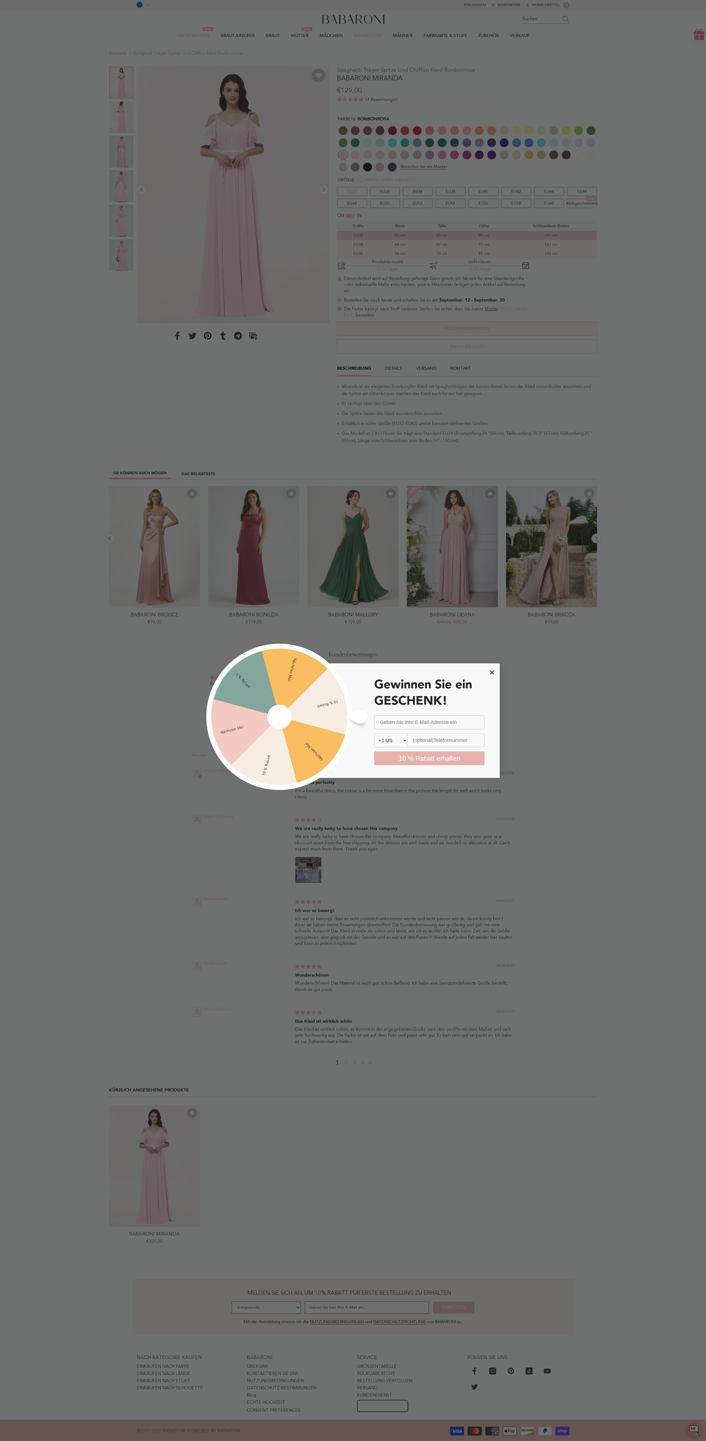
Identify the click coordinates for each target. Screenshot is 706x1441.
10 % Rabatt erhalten (429, 758)
